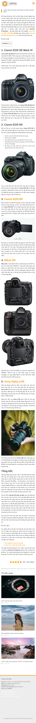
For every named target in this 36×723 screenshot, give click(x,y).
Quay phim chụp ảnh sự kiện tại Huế (10, 696)
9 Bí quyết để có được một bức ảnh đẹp (12, 633)
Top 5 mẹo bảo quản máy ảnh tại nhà (11, 601)
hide (10, 43)
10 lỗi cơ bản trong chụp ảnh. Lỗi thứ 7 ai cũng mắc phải (17, 661)
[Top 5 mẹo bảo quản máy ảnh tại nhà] (18, 587)
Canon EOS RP (13, 199)
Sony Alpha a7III (14, 381)
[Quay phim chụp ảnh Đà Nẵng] (9, 3)
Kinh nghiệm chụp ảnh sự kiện (14, 543)
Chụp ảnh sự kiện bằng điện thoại (15, 545)
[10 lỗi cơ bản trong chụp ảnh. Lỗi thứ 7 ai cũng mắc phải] (18, 649)
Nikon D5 (10, 260)
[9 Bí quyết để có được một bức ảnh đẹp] (18, 618)
